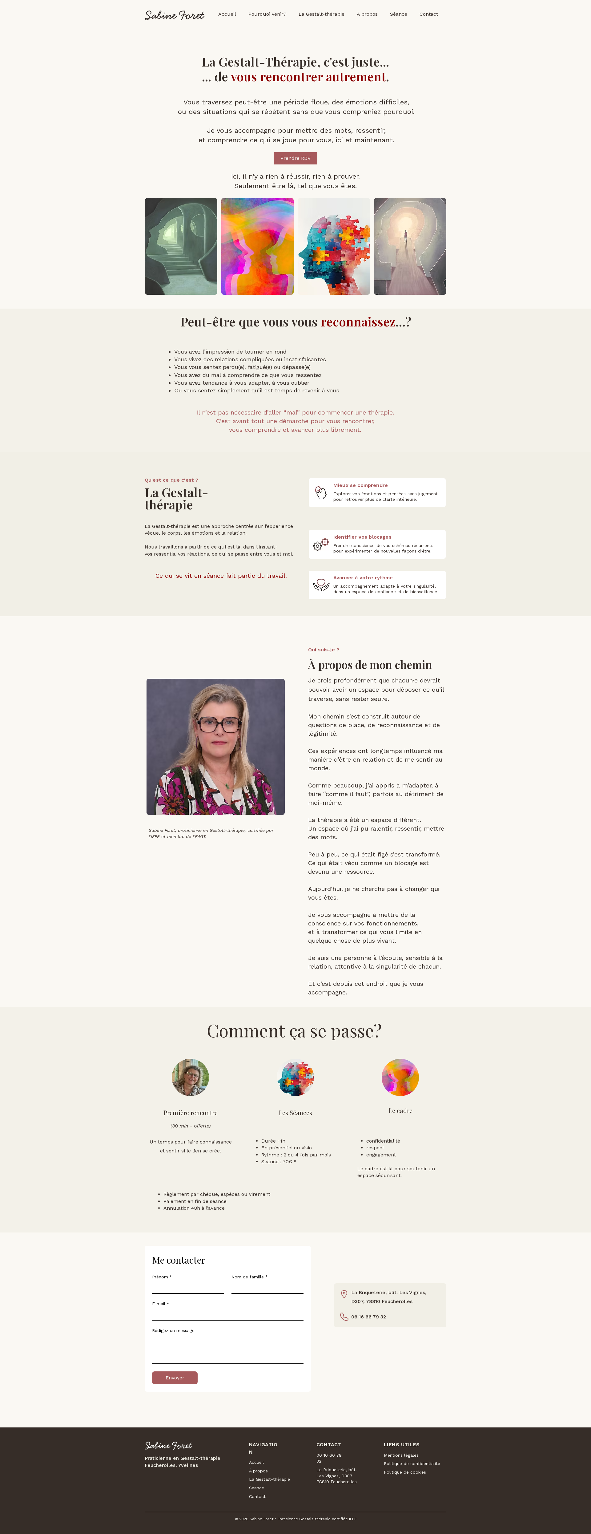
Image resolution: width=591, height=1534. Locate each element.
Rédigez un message (173, 1330)
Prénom (162, 1276)
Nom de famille (249, 1276)
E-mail (160, 1303)
